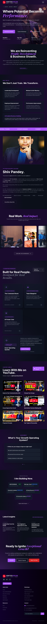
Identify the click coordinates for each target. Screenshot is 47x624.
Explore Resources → (38, 517)
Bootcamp (5, 595)
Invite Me (12, 560)
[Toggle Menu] (43, 2)
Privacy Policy (34, 620)
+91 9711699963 (29, 610)
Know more (23, 68)
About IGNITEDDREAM (7, 591)
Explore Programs (22, 560)
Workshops (5, 597)
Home (4, 589)
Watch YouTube (34, 560)
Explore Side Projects (23, 503)
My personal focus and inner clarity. (15, 454)
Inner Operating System (28, 595)
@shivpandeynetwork (30, 605)
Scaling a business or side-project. (15, 458)
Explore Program (25, 349)
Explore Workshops (22, 31)
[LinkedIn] (4, 579)
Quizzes (4, 609)
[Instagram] (10, 579)
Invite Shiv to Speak (9, 31)
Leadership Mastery (28, 589)
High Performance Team (29, 591)
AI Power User (27, 597)
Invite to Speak (7, 583)
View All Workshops (36, 270)
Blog (3, 605)
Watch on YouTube (36, 31)
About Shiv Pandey (6, 593)
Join (42, 613)
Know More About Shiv (10, 202)
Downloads (5, 607)
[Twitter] (7, 579)
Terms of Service (41, 620)
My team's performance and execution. (16, 450)
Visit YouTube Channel (38, 368)
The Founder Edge (28, 599)
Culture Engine (27, 593)
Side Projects (5, 599)
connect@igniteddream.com (31, 608)
